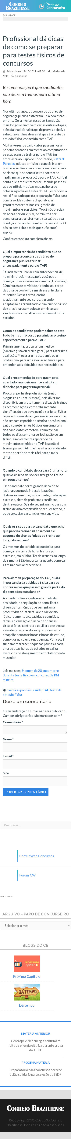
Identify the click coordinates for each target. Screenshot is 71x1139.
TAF (45, 690)
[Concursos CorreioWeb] (36, 856)
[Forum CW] (36, 875)
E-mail (8, 756)
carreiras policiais (19, 690)
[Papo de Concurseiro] (52, 6)
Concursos (21, 75)
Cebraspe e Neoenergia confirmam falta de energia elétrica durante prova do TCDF (35, 1045)
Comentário (13, 722)
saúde (37, 690)
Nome (8, 739)
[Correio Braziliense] (19, 6)
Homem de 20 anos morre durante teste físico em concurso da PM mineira (31, 675)
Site (6, 773)
